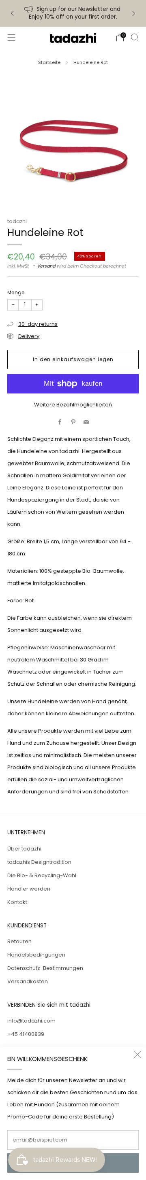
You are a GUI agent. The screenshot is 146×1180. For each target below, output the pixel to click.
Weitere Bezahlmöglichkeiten (73, 404)
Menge (16, 292)
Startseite (49, 62)
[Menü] (11, 38)
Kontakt (17, 902)
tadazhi (17, 221)
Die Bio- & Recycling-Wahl (41, 875)
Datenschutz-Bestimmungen (45, 968)
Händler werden (28, 889)
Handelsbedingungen (36, 955)
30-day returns (38, 324)
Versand (46, 266)
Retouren (19, 941)
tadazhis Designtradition (39, 862)
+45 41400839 (25, 1034)
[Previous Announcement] (12, 14)
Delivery (28, 336)
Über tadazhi (24, 849)
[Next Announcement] (134, 14)
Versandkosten (27, 981)
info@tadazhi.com (31, 1021)
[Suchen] (135, 37)
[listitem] (73, 13)
